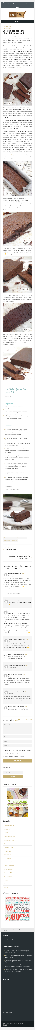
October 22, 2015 (7, 26)
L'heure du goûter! (7, 28)
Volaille (6, 884)
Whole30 (6, 887)
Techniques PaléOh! (9, 873)
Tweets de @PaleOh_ (8, 940)
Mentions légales (7, 1012)
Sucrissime (21, 67)
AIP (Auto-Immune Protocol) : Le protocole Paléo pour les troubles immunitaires (17, 965)
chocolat (6, 538)
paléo (17, 538)
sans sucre (14, 540)
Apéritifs (6, 833)
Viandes (6, 880)
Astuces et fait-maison (9, 836)
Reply (22, 573)
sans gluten (24, 538)
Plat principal (7, 858)
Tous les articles (8, 876)
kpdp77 (17, 720)
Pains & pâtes (7, 851)
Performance (7, 855)
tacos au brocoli (7, 155)
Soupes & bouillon (9, 869)
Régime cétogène (8, 862)
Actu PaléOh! (7, 829)
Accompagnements (9, 825)
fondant (12, 538)
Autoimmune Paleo (9, 840)
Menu (18, 22)
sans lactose (7, 540)
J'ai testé (6, 844)
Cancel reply (29, 719)
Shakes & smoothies (9, 865)
